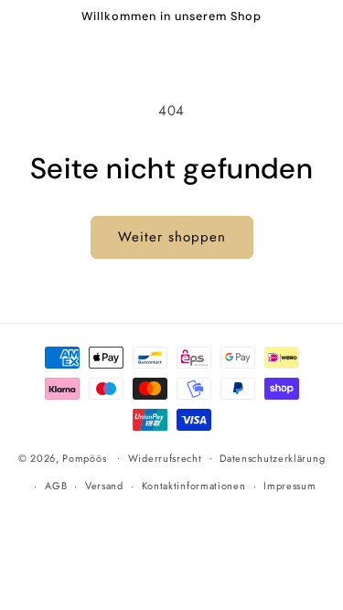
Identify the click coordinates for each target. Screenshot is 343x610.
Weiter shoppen (172, 237)
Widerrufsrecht (165, 458)
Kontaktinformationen (194, 485)
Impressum (289, 485)
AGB (56, 485)
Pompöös (84, 457)
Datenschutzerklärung (272, 458)
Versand (104, 485)
